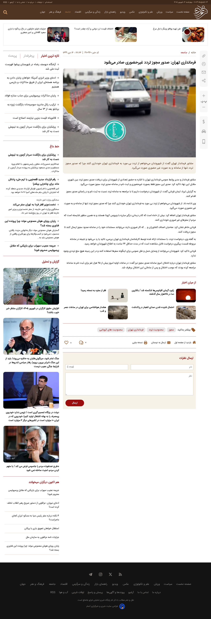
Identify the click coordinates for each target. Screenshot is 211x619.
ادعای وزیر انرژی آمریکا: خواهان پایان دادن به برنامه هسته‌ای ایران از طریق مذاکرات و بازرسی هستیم (33, 82)
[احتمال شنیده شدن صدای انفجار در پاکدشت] (186, 312)
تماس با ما (21, 2)
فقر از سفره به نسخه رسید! (93, 290)
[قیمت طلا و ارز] (204, 122)
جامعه (68, 12)
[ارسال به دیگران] (204, 72)
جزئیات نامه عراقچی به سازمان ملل (42, 537)
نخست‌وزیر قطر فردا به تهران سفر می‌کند (34, 204)
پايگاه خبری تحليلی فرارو (99, 600)
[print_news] (204, 64)
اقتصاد (78, 12)
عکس (132, 12)
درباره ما (31, 2)
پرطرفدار (29, 56)
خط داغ (54, 147)
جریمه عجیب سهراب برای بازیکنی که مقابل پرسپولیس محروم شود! (34, 248)
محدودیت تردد (156, 330)
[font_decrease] (203, 107)
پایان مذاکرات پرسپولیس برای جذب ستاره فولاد (30, 96)
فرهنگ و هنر (55, 12)
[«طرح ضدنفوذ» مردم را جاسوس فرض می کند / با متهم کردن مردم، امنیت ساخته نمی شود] (31, 444)
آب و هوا (63, 592)
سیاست (169, 12)
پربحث (12, 56)
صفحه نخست (182, 12)
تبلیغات (39, 2)
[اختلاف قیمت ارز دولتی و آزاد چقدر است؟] (126, 34)
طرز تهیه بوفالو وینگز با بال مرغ (167, 29)
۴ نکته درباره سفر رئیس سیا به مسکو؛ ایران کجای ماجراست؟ (35, 518)
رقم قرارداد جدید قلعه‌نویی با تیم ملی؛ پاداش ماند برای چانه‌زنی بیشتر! (33, 181)
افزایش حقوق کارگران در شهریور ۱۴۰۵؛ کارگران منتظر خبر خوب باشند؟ (32, 311)
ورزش (159, 12)
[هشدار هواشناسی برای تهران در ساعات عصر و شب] (118, 312)
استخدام (48, 2)
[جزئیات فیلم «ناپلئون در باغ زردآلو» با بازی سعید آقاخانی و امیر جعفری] (58, 34)
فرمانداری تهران (135, 330)
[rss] (120, 574)
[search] (5, 12)
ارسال (74, 403)
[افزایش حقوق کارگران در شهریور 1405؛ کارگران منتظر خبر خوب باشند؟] (31, 286)
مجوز (171, 330)
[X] (110, 574)
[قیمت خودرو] (204, 132)
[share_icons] (204, 80)
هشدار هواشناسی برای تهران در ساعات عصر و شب (85, 309)
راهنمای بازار (110, 12)
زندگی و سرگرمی (93, 12)
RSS (5, 2)
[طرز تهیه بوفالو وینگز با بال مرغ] (193, 34)
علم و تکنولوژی (146, 12)
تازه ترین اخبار (50, 56)
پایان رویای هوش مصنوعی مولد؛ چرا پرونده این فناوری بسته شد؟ (32, 223)
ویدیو (123, 12)
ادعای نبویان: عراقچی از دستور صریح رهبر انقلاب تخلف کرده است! (33, 505)
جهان (43, 12)
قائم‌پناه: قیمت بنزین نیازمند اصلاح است (34, 118)
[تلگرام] (91, 574)
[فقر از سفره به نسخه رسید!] (118, 295)
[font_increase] (203, 95)
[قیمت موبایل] (204, 142)
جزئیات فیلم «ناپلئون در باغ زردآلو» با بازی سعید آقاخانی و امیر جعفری (27, 30)
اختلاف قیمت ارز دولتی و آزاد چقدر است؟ (93, 29)
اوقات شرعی (78, 592)
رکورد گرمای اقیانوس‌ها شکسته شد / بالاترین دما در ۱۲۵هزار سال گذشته (153, 292)
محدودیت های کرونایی (111, 330)
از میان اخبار (189, 283)
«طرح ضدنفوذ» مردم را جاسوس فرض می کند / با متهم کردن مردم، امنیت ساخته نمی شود (33, 468)
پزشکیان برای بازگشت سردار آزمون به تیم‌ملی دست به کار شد (33, 157)
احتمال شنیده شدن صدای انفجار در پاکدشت (153, 307)
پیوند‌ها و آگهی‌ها (115, 592)
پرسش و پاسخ (95, 592)
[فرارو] (200, 12)
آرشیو (12, 2)
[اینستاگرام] (101, 574)
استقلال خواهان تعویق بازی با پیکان (41, 529)
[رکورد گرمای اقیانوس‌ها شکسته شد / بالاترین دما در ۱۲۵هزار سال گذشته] (186, 295)
